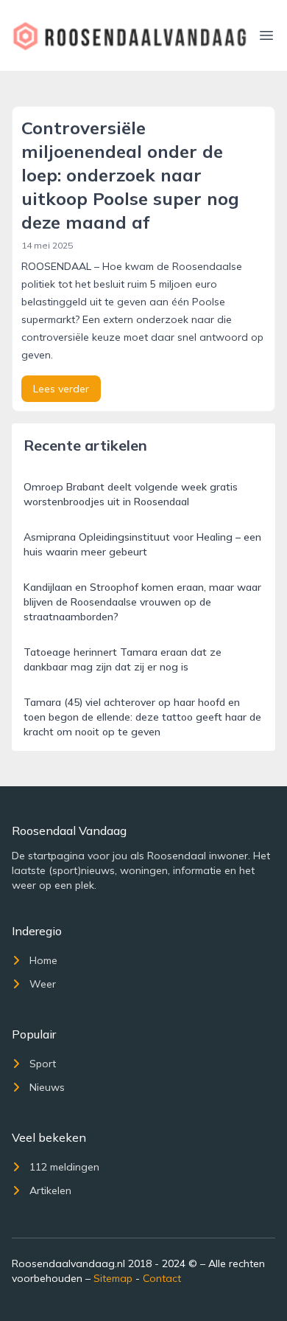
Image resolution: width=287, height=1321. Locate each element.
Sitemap (112, 1278)
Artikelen (50, 1190)
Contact (162, 1278)
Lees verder (61, 388)
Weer (42, 984)
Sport (42, 1063)
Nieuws (47, 1087)
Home (43, 960)
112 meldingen (64, 1166)
